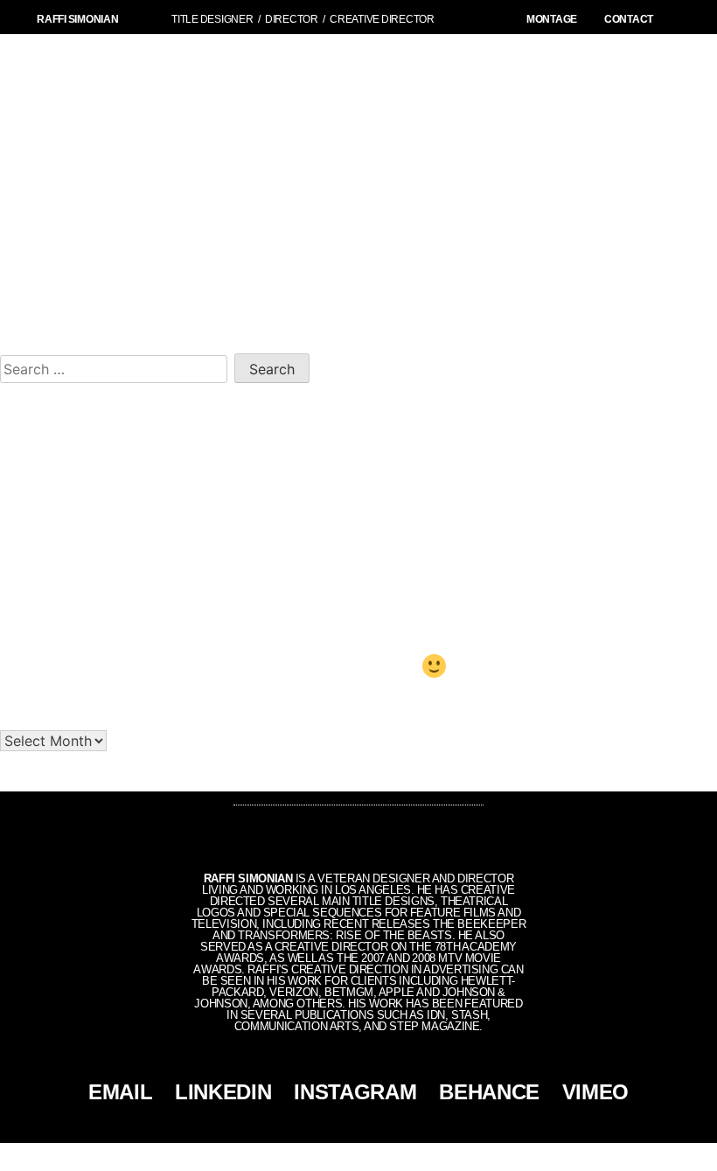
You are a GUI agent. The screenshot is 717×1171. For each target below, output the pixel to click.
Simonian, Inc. (329, 1157)
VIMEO (595, 1092)
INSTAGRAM (355, 1092)
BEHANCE (489, 1092)
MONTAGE (551, 19)
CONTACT (628, 19)
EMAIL (120, 1092)
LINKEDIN (223, 1092)
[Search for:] (117, 366)
